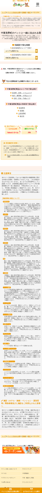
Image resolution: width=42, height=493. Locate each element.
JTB (29, 132)
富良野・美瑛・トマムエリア (22, 93)
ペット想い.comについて (10, 469)
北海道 (24, 12)
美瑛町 (22, 111)
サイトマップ (27, 469)
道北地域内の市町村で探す (22, 55)
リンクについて (28, 482)
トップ (4, 12)
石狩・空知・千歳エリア (22, 98)
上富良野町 (22, 113)
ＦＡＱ (4, 473)
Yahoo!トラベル (12, 132)
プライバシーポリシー (9, 477)
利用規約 (26, 473)
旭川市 (22, 116)
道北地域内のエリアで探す (22, 48)
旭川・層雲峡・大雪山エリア (22, 95)
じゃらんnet (13, 129)
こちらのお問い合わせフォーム (13, 420)
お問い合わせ (6, 482)
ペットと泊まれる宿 (14, 12)
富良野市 (22, 108)
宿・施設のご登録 (29, 477)
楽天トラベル (29, 129)
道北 (29, 12)
